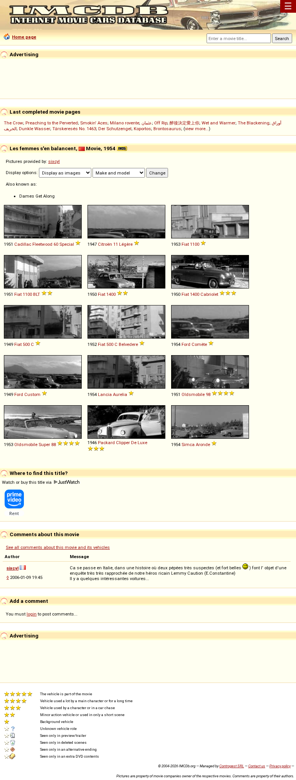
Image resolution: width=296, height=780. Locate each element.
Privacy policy (280, 766)
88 (53, 444)
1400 (111, 294)
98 (208, 394)
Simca (188, 444)
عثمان (146, 123)
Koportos (142, 128)
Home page (24, 37)
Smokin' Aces (94, 123)
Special (66, 244)
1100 (194, 244)
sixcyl (54, 161)
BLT (36, 294)
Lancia (105, 394)
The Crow (13, 123)
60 (56, 244)
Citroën (105, 244)
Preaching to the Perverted (51, 123)
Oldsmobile (193, 394)
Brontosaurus (167, 128)
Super (44, 444)
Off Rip (160, 123)
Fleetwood (42, 244)
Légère (126, 244)
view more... (197, 128)
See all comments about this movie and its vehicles (58, 547)
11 (115, 244)
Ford (186, 344)
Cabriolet (209, 294)
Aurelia (120, 394)
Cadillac (22, 244)
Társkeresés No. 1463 (74, 128)
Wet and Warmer (218, 123)
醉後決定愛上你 (184, 123)
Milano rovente (124, 123)
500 (26, 344)
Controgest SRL (231, 766)
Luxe (142, 442)
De (133, 442)
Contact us (256, 766)
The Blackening (253, 123)
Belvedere (128, 344)
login (32, 614)
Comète (199, 344)
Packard (106, 442)
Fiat (185, 244)
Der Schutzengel (114, 128)
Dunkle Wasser (34, 128)
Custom (32, 394)
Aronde (203, 444)
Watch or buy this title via (27, 482)
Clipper (123, 442)
